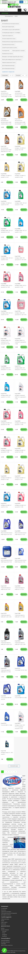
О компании (4, 908)
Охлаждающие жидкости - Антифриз (11, 32)
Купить (9, 100)
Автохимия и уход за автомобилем (11, 29)
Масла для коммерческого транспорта (11, 59)
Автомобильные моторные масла (10, 23)
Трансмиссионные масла (8, 44)
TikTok (3, 933)
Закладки (3, 943)
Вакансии (3, 924)
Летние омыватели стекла (8, 38)
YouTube (4, 931)
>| (15, 771)
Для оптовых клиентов (7, 945)
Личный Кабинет (5, 940)
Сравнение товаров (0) (8, 71)
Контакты (3, 910)
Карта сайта (4, 922)
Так (21, 2)
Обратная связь (5, 919)
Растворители (5, 50)
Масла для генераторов (8, 26)
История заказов (5, 942)
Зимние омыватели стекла (8, 62)
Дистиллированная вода (8, 65)
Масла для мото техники (18, 50)
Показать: (18, 75)
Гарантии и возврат (6, 911)
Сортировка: (5, 75)
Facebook (4, 936)
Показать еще (14, 766)
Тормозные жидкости (7, 35)
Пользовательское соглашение (9, 913)
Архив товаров (5, 929)
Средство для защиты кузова (9, 47)
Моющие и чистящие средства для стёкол (12, 56)
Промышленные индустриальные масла (12, 41)
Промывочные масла (7, 53)
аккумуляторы (21, 950)
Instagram (4, 934)
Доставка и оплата (6, 914)
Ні (25, 2)
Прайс (2, 920)
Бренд (2, 928)
